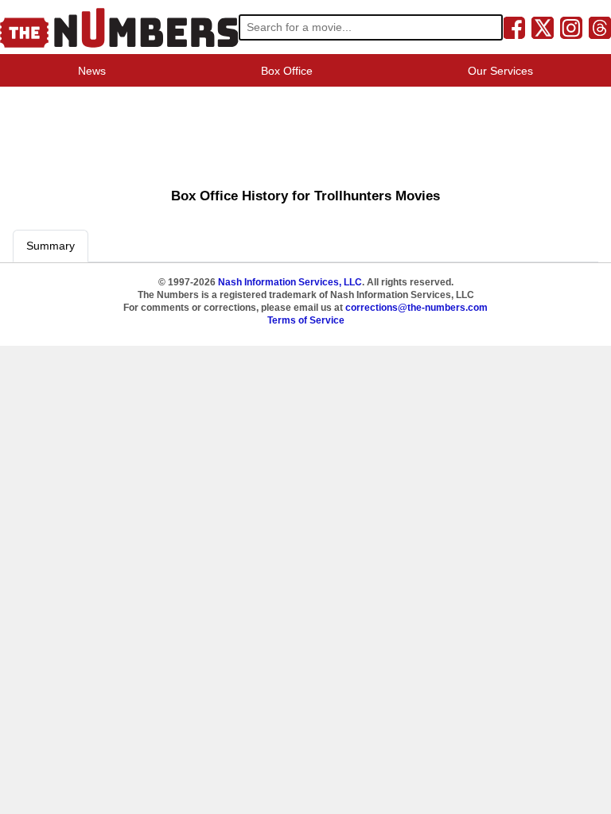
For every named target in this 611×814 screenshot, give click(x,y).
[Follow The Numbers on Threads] (600, 27)
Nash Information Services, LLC (290, 282)
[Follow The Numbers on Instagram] (571, 27)
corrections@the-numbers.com (416, 307)
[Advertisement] (305, 132)
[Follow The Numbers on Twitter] (542, 27)
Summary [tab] (50, 245)
